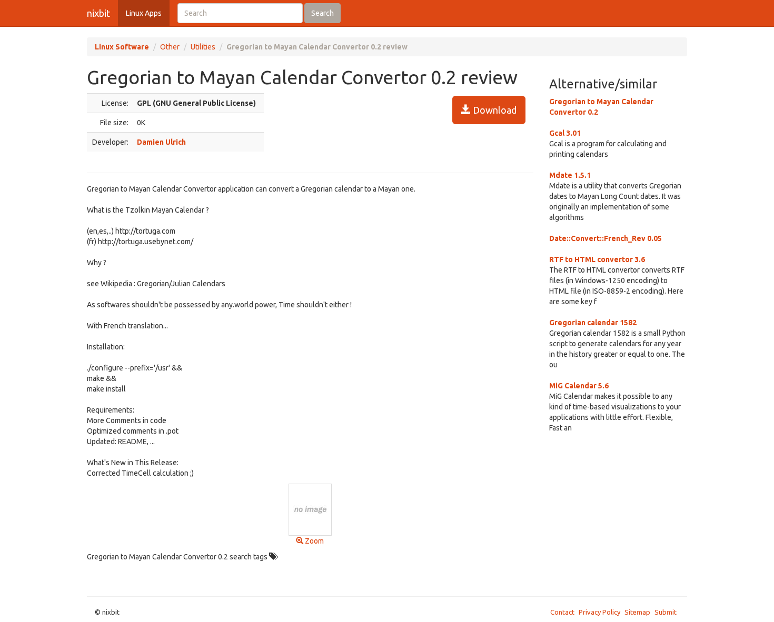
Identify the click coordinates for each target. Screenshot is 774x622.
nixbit (98, 13)
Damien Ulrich (161, 142)
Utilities (203, 47)
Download (494, 110)
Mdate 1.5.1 (570, 175)
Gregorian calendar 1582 (593, 322)
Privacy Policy (599, 612)
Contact (562, 612)
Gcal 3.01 (565, 133)
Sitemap (637, 612)
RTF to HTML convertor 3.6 (597, 259)
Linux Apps (144, 13)
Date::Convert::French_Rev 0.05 (605, 238)
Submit (665, 612)
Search (322, 13)
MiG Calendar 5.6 (579, 386)
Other (170, 47)
